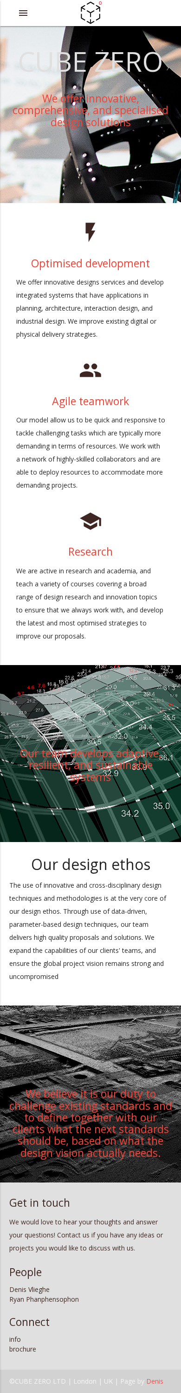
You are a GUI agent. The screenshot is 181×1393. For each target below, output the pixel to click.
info (15, 1339)
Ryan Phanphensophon (44, 1299)
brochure (22, 1349)
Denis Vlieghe (29, 1289)
